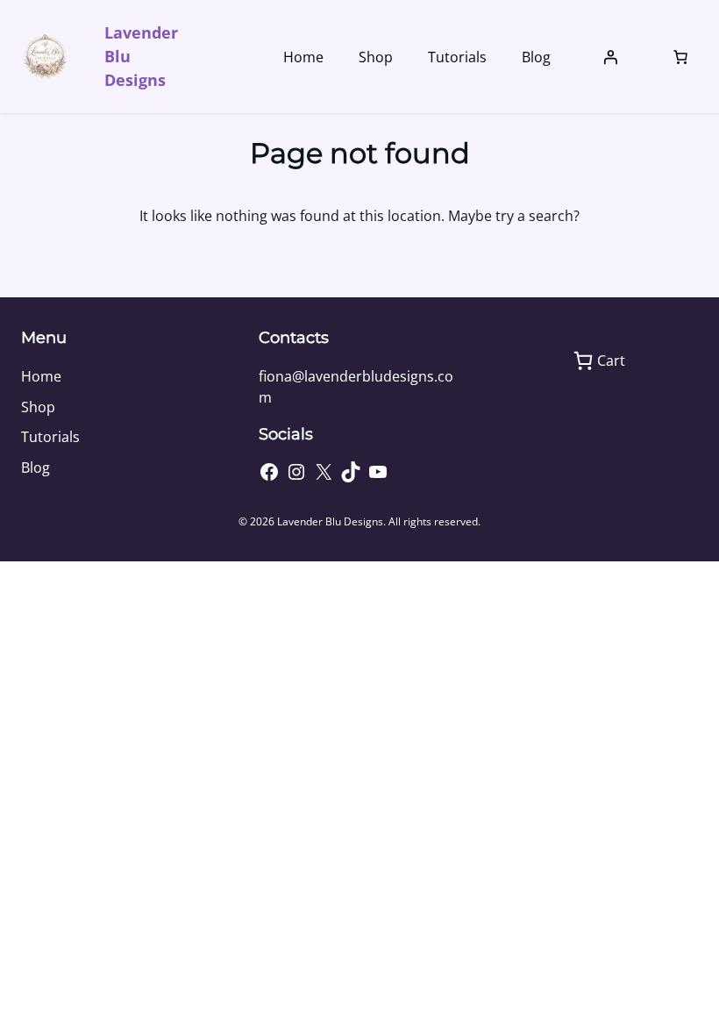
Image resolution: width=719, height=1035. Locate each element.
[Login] (610, 57)
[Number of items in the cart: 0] (680, 57)
